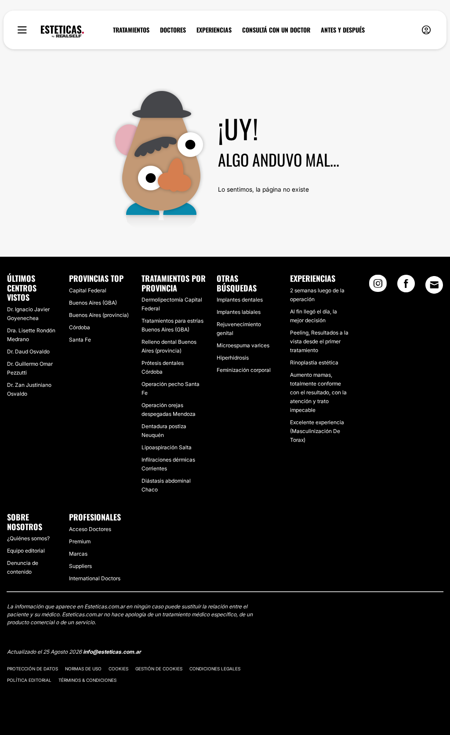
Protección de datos (32, 668)
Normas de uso (83, 668)
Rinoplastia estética (314, 362)
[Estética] (62, 31)
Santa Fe (80, 339)
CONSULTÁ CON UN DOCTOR (276, 29)
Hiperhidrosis (233, 357)
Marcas (78, 553)
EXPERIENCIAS (214, 29)
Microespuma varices (243, 345)
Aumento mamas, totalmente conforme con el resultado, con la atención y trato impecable (318, 392)
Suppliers (80, 566)
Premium (80, 541)
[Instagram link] (378, 286)
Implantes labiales (239, 312)
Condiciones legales (214, 668)
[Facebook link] (406, 286)
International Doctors (94, 578)
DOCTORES (173, 29)
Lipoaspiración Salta (167, 447)
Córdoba (79, 327)
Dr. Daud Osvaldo (28, 351)
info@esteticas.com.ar (112, 651)
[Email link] (434, 285)
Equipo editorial (26, 550)
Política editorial (29, 680)
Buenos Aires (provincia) (99, 315)
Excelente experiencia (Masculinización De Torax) (317, 431)
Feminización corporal (244, 370)
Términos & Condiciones (87, 680)
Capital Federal (87, 290)
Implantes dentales (240, 299)
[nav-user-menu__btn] (426, 30)
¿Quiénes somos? (28, 538)
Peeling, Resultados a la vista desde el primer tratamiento (319, 341)
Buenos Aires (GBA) (93, 302)
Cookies (118, 668)
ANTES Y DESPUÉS (343, 29)
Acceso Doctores (90, 529)
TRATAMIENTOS (131, 29)
